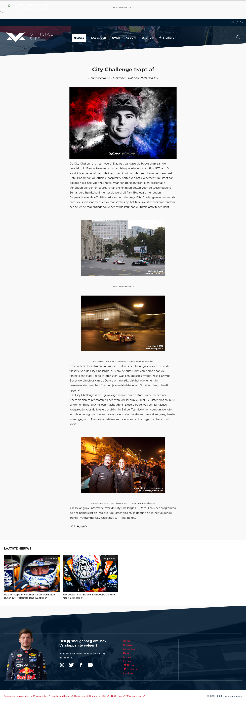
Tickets (169, 38)
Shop (150, 38)
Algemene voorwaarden (16, 696)
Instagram (62, 665)
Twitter (71, 665)
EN (241, 22)
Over (116, 38)
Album (131, 38)
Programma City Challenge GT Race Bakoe (107, 518)
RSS (103, 696)
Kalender (98, 38)
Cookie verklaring (61, 696)
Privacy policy (40, 696)
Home (127, 641)
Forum (127, 661)
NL (232, 22)
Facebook (81, 665)
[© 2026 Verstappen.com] (123, 123)
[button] (28, 6)
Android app (135, 696)
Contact (93, 696)
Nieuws (79, 38)
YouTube (90, 665)
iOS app (117, 696)
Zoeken (238, 38)
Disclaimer (79, 696)
